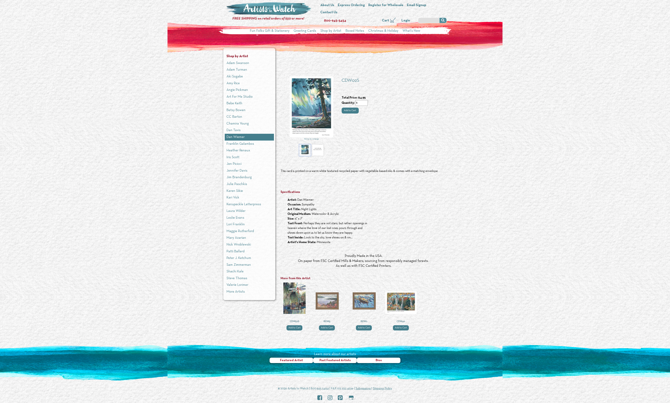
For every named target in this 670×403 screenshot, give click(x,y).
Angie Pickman (237, 90)
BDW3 (327, 321)
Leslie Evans (235, 217)
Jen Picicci (233, 163)
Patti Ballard (235, 251)
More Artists (235, 291)
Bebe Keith (234, 103)
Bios (379, 360)
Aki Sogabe (234, 76)
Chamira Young (237, 123)
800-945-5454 (335, 20)
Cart (385, 20)
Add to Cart (350, 110)
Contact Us (328, 12)
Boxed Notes (354, 30)
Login (405, 20)
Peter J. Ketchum (238, 258)
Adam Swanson (237, 63)
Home (285, 47)
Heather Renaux (238, 150)
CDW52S (294, 321)
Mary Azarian (236, 237)
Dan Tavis (233, 130)
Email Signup (416, 5)
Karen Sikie (234, 191)
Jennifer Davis (236, 170)
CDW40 (401, 321)
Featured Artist (291, 360)
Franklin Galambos (240, 143)
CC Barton (234, 116)
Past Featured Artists (335, 360)
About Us (327, 5)
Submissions (363, 388)
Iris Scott (232, 157)
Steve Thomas (236, 278)
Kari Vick (232, 197)
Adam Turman (236, 69)
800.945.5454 (320, 388)
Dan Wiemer (316, 55)
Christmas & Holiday (383, 30)
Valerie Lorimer (237, 285)
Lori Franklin (235, 224)
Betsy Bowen (235, 110)
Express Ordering (351, 5)
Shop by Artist (330, 30)
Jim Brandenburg (239, 177)
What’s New (411, 30)
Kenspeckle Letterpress (243, 204)
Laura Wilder (235, 211)
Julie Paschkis (236, 184)
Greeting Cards (305, 30)
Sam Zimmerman (238, 264)
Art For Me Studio (239, 96)
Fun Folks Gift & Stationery (269, 30)
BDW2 (364, 321)
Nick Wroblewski (238, 244)
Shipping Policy (382, 388)
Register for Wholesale (385, 5)
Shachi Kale (235, 271)
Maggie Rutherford (240, 231)
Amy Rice (233, 83)
